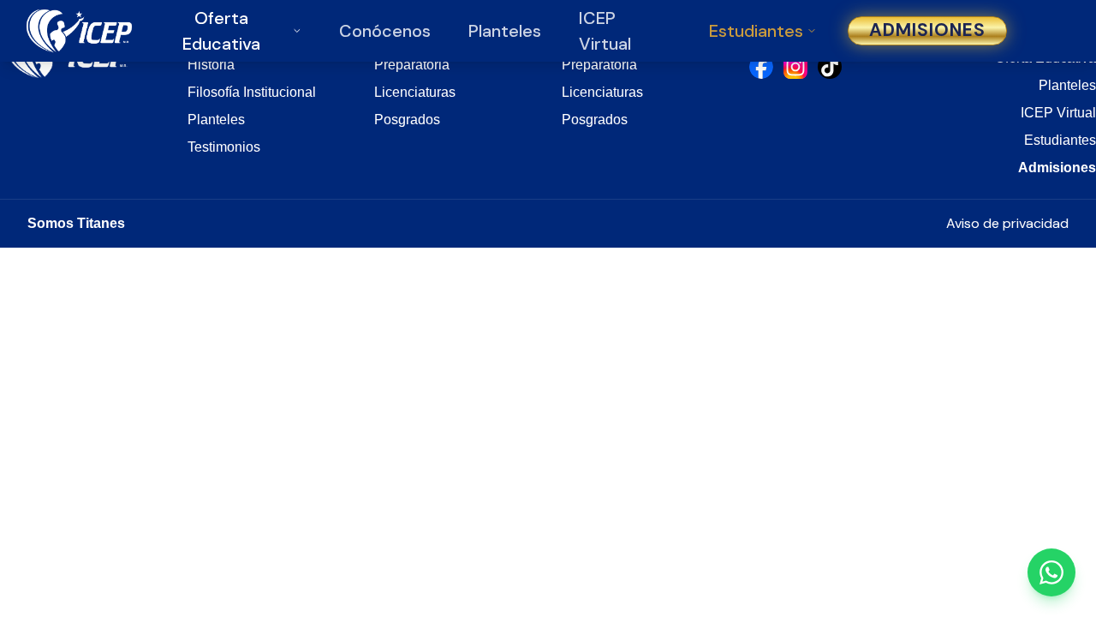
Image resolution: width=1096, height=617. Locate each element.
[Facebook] (761, 67)
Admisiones (927, 30)
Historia (211, 64)
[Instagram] (795, 67)
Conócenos (385, 31)
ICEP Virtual (1058, 112)
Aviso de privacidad (1007, 223)
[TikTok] (830, 67)
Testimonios (224, 147)
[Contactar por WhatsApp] (1051, 572)
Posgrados (407, 119)
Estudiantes (756, 31)
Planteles (504, 31)
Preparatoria (412, 64)
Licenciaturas (415, 92)
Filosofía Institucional (252, 92)
